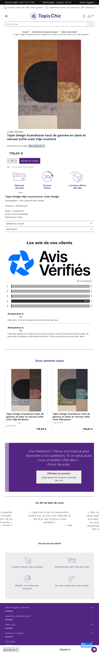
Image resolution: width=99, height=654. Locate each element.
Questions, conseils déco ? (49, 616)
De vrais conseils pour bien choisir (72, 585)
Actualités (49, 641)
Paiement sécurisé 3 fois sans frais (72, 567)
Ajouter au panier (30, 161)
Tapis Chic (49, 624)
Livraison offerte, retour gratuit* (27, 567)
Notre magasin (87, 2)
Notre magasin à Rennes (49, 607)
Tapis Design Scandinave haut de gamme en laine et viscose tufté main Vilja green (71, 416)
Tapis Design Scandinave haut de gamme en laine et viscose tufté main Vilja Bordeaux (25, 416)
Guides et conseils (49, 633)
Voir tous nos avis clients (49, 543)
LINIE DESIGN (15, 131)
